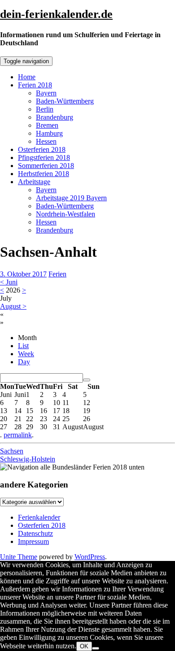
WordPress (89, 556)
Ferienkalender (39, 517)
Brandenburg (54, 117)
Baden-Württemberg (65, 101)
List (23, 345)
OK (84, 646)
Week (26, 354)
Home (26, 77)
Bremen (47, 125)
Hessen (46, 141)
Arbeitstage (34, 181)
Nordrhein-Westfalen (65, 214)
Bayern (46, 93)
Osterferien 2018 (42, 149)
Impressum (33, 541)
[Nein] (95, 648)
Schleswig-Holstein (27, 459)
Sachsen (11, 451)
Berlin (44, 109)
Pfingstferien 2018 (44, 157)
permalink (18, 435)
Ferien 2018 (35, 85)
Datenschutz (35, 533)
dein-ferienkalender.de (56, 14)
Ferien (57, 274)
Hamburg (49, 133)
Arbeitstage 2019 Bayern (71, 198)
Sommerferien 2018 (46, 165)
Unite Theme (18, 556)
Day (24, 362)
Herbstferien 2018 (43, 173)
